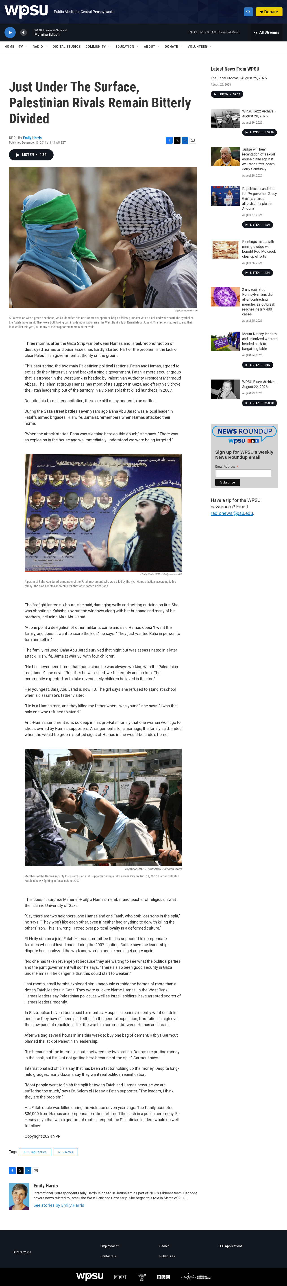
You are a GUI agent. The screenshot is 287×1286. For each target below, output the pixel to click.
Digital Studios (67, 46)
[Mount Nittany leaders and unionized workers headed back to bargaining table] (225, 341)
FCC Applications (230, 1246)
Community (95, 46)
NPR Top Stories (35, 1152)
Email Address (226, 466)
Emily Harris (32, 138)
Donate (271, 11)
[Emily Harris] (19, 1196)
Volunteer (197, 46)
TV (21, 46)
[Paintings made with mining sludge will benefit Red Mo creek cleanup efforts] (225, 249)
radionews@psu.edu (232, 513)
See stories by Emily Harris (59, 1205)
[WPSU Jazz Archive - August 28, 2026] (225, 118)
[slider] (30, 32)
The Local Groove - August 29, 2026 (239, 78)
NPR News (65, 1152)
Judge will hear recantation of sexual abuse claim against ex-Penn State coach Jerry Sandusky (258, 159)
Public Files (167, 1256)
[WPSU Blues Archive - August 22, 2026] (225, 389)
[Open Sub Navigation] (26, 46)
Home (9, 46)
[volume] (23, 33)
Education (124, 46)
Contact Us (108, 1256)
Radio (38, 46)
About (149, 46)
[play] (10, 32)
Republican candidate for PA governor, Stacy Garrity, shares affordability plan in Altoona (259, 199)
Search (164, 1246)
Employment (109, 1246)
